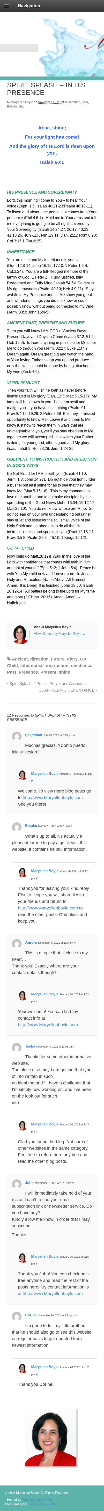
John (29, 1183)
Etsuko (31, 826)
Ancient (20, 659)
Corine (31, 1315)
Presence (28, 672)
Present (48, 672)
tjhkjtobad (33, 735)
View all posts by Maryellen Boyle (59, 634)
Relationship (15, 106)
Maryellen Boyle (22, 102)
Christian (74, 102)
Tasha (30, 1046)
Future (58, 659)
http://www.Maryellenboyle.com (53, 797)
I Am (85, 102)
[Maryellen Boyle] (31, 67)
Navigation (29, 5)
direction (39, 659)
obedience (81, 665)
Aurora (31, 942)
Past (11, 672)
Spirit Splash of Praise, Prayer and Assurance (48, 683)
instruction (57, 665)
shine (64, 672)
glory (72, 659)
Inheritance (32, 665)
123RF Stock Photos (42, 1504)
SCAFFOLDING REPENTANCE (67, 690)
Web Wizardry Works (37, 1499)
